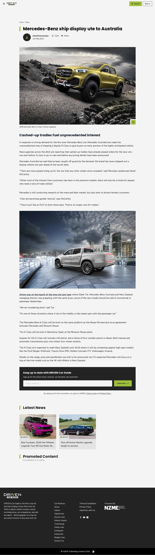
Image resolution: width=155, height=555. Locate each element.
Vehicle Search (60, 520)
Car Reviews (59, 503)
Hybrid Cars (59, 513)
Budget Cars (59, 537)
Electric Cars (59, 517)
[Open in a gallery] (133, 122)
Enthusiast (58, 530)
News (28, 22)
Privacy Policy (106, 393)
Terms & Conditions (87, 503)
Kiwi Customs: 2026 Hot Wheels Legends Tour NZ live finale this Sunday (37, 446)
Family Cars (59, 527)
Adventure (58, 534)
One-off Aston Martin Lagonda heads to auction (77, 431)
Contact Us (59, 540)
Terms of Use (91, 393)
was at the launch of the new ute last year (45, 294)
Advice (57, 510)
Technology (59, 524)
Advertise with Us (87, 510)
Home (21, 22)
